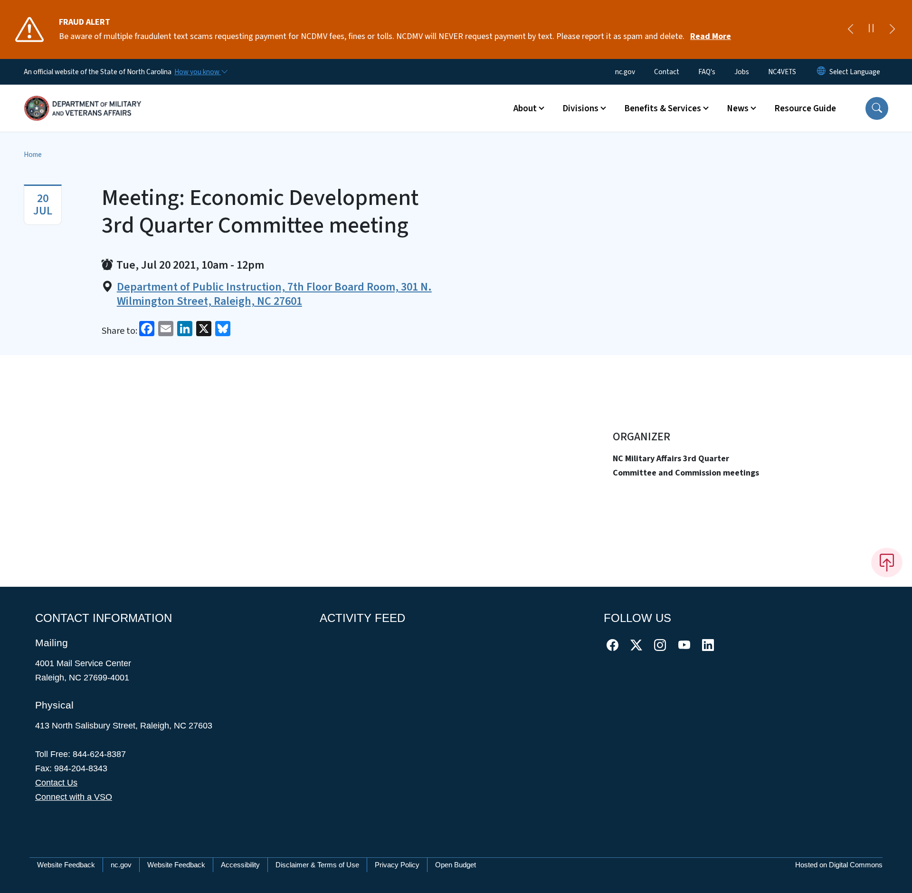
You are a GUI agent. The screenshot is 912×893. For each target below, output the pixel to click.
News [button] (738, 108)
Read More (710, 36)
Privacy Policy (397, 865)
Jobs (741, 72)
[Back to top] (886, 562)
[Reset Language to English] (821, 72)
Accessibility (240, 865)
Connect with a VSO (73, 797)
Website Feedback (66, 865)
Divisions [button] (580, 108)
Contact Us (56, 782)
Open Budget (455, 865)
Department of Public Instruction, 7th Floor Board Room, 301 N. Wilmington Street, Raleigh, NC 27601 (274, 294)
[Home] (83, 97)
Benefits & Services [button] (662, 108)
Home (33, 154)
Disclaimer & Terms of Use (317, 865)
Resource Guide (805, 108)
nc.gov (625, 72)
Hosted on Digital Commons (839, 865)
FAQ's (706, 72)
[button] (876, 108)
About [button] (525, 108)
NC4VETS (782, 72)
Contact (666, 72)
